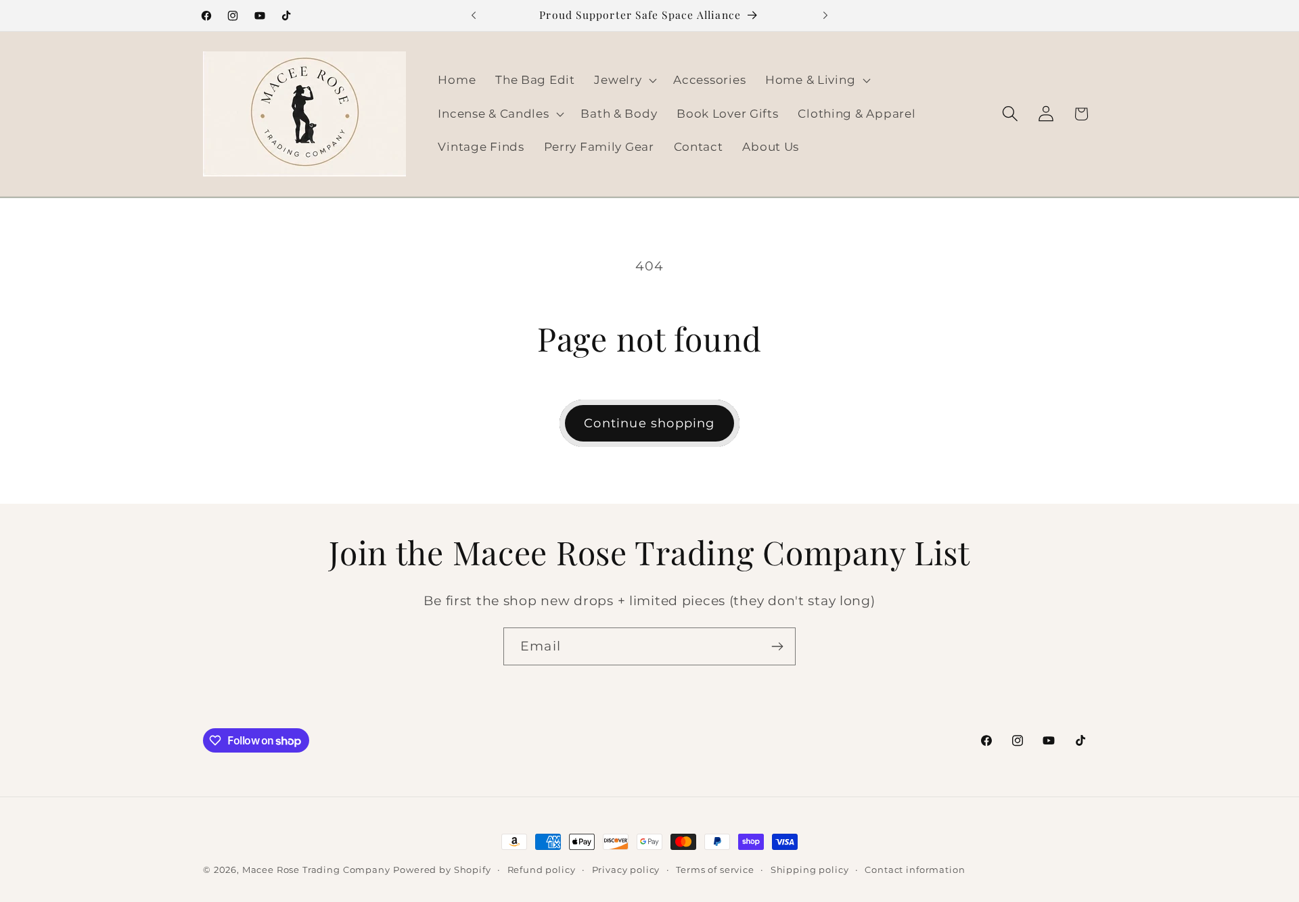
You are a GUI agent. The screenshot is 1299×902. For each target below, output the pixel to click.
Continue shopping (649, 423)
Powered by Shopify (442, 869)
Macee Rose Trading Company (316, 869)
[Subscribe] (777, 646)
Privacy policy (626, 869)
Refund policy (541, 869)
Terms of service (715, 869)
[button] (624, 80)
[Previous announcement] (473, 15)
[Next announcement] (825, 15)
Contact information (915, 869)
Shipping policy (810, 869)
